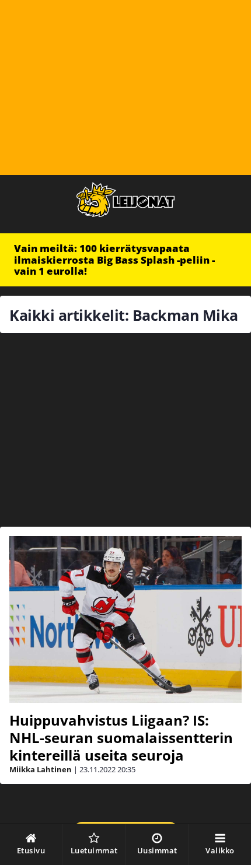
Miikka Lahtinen (40, 769)
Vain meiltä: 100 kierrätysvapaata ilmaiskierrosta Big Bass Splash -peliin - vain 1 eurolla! (114, 259)
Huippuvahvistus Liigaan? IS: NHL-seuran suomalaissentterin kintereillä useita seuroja (121, 737)
